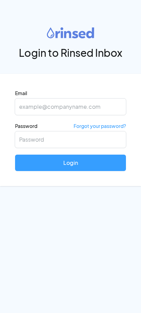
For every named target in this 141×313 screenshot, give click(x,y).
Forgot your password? (100, 126)
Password (70, 126)
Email (21, 93)
